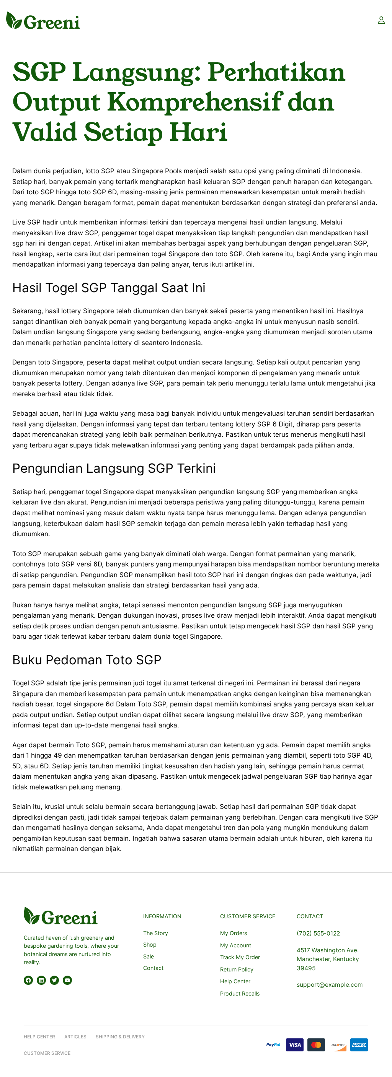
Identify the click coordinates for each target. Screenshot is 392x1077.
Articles (75, 1037)
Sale (148, 956)
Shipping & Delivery (120, 1037)
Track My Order (240, 957)
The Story (155, 933)
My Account (235, 945)
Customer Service (47, 1053)
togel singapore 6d (85, 704)
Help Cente (38, 1037)
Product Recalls (240, 993)
